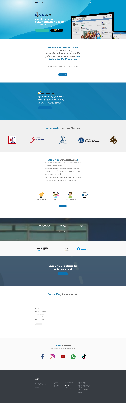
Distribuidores (57, 386)
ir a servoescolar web (42, 30)
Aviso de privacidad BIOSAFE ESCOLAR (84, 387)
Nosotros (56, 382)
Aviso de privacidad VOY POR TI (84, 385)
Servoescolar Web (82, 380)
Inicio (55, 380)
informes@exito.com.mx (68, 382)
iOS (80, 391)
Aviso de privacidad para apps (84, 383)
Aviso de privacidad (82, 382)
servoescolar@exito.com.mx (69, 388)
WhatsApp (66, 383)
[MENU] (91, 3)
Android (80, 392)
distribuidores (62, 273)
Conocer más (63, 74)
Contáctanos (56, 385)
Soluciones (56, 383)
